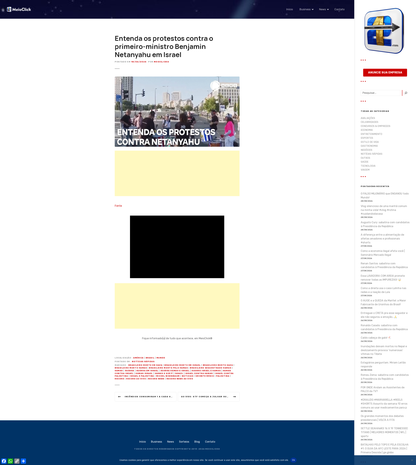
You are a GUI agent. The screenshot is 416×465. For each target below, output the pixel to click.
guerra (129, 371)
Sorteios (184, 441)
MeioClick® (161, 62)
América (138, 358)
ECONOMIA (367, 130)
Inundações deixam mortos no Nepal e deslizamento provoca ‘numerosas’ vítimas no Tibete (384, 350)
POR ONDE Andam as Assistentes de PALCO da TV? (382, 389)
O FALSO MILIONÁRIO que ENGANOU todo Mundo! (385, 195)
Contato (339, 9)
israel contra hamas (199, 373)
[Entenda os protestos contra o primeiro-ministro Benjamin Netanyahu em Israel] (177, 78)
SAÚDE (364, 162)
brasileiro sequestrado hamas (210, 368)
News (322, 9)
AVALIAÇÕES (368, 118)
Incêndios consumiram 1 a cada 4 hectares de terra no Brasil (150, 396)
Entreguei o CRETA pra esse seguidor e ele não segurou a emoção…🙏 (384, 314)
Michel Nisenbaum (168, 376)
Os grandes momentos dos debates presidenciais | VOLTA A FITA (382, 417)
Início (289, 9)
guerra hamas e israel (175, 371)
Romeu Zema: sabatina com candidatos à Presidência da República (385, 376)
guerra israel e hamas (206, 371)
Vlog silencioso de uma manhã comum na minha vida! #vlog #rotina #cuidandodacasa (384, 210)
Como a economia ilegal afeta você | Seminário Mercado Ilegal (383, 252)
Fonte (118, 205)
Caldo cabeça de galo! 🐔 (376, 337)
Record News (156, 379)
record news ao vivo (180, 379)
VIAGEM (365, 169)
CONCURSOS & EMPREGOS (375, 126)
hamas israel (144, 373)
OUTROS (365, 158)
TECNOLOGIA (368, 166)
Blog (197, 441)
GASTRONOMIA (369, 146)
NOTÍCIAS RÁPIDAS (143, 362)
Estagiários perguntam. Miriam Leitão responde (383, 364)
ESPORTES (367, 138)
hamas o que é (164, 373)
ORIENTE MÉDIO (204, 376)
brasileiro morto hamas (131, 368)
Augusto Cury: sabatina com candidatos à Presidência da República (385, 224)
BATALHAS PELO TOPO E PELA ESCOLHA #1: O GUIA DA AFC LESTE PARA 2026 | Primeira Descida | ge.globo (385, 448)
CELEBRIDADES (369, 122)
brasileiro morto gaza (218, 365)
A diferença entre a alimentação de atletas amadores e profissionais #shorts (382, 238)
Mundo (160, 358)
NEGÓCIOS (366, 150)
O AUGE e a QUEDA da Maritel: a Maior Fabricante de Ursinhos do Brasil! (383, 302)
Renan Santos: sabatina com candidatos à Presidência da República (384, 265)
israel (179, 373)
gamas (119, 371)
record (119, 379)
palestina (222, 376)
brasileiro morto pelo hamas (168, 368)
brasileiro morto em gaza (145, 365)
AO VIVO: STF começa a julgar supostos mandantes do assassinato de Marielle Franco (210, 396)
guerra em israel (147, 371)
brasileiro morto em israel (182, 365)
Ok (293, 460)
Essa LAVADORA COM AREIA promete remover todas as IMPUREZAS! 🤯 (383, 277)
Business (305, 9)
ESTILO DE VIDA (370, 142)
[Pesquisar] (406, 93)
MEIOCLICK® (212, 449)
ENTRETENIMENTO (371, 134)
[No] (412, 460)
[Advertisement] (177, 173)
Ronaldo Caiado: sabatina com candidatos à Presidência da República (384, 327)
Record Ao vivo (136, 379)
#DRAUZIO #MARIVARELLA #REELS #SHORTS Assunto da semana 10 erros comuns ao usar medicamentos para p (384, 403)
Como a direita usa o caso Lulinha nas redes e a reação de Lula (383, 290)
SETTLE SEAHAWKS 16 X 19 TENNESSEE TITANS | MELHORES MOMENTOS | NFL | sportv (384, 432)
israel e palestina (142, 376)
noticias (188, 376)
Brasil (150, 358)
